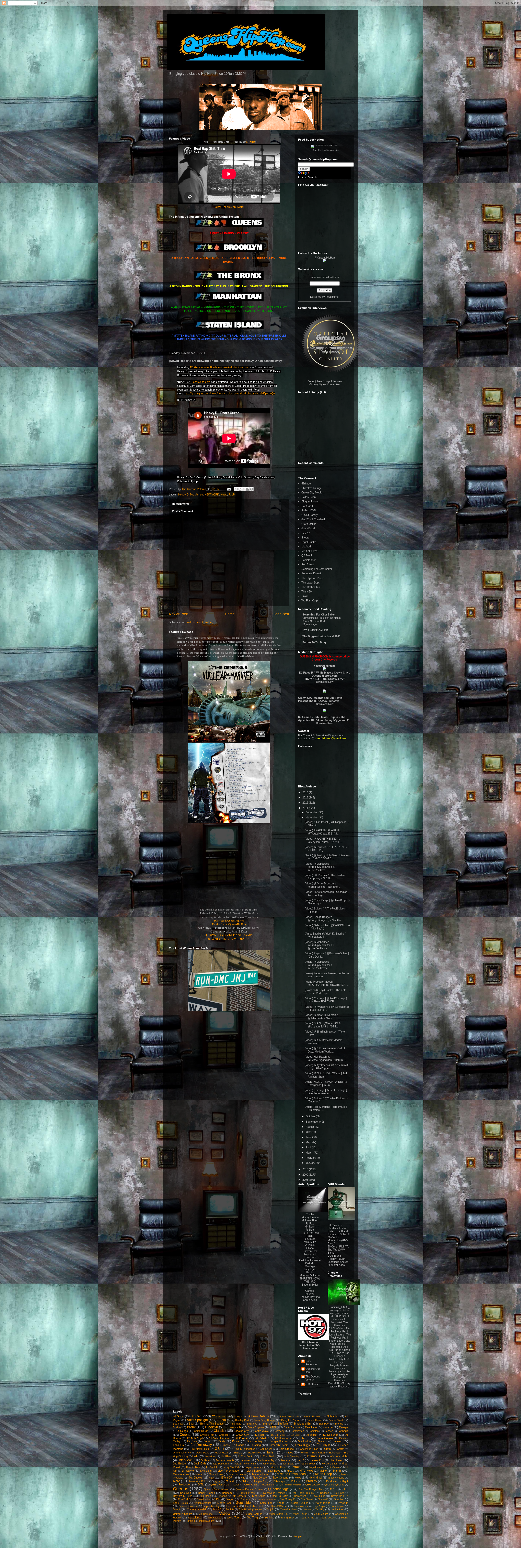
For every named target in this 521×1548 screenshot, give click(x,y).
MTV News (306, 1470)
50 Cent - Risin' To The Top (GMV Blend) (338, 1249)
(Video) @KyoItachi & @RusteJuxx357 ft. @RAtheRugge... (328, 1067)
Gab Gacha (266, 1449)
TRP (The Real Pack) (310, 1234)
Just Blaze (288, 1463)
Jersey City (317, 1460)
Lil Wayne (188, 1470)
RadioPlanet (308, 560)
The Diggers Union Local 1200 (321, 636)
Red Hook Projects (303, 1493)
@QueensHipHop (324, 257)
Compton (314, 1431)
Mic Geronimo (237, 1474)
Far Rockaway (201, 1445)
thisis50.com (206, 1520)
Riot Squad (258, 1495)
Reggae (324, 1493)
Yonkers (269, 1517)
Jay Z (300, 1460)
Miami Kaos (216, 1474)
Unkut (304, 596)
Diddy (221, 1441)
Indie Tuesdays (292, 1456)
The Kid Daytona (310, 1296)
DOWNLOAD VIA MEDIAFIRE (229, 938)
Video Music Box (278, 1514)
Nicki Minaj (315, 1477)
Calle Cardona (292, 1427)
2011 (305, 807)
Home (230, 614)
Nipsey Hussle (310, 1217)
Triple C (217, 1509)
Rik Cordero (239, 1495)
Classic (219, 1430)
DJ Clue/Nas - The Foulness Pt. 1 (339, 1330)
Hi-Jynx (309, 1293)
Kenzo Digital (329, 1463)
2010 (305, 1169)
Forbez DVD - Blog (314, 642)
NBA (211, 1477)
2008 (305, 1179)
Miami (198, 1474)
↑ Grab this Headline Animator (325, 150)
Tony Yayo (318, 1506)
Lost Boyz (274, 1470)
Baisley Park (242, 1420)
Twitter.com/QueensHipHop (229, 920)
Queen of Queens (334, 1484)
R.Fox (333, 1489)
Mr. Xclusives (309, 551)
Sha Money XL (288, 1499)
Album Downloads (289, 1416)
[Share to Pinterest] (252, 489)
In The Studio (268, 1456)
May (309, 1142)
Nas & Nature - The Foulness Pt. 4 (339, 1336)
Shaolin (338, 1499)
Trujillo (310, 1214)
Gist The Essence (310, 1260)
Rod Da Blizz (280, 1495)
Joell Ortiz (200, 1463)
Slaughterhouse (202, 1503)
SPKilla (250, 141)
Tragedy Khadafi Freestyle (339, 1367)
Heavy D (183, 494)
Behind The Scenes (212, 1423)
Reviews (339, 1493)
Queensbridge (278, 1489)
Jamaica (285, 1460)
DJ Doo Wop (330, 1434)
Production (184, 1484)
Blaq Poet (324, 1423)
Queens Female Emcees (249, 1489)
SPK (217, 1499)
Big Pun (267, 1423)
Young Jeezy (327, 1517)
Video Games (254, 1513)
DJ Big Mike (278, 1434)
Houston (210, 1456)
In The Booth (246, 1456)
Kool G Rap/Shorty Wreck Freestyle (339, 1385)
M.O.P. (290, 1470)
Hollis (195, 1456)
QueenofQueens (312, 1370)
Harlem (271, 1452)
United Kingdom (182, 1513)
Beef (191, 1423)
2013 (305, 797)
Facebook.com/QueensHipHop (229, 924)
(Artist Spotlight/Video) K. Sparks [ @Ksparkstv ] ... (325, 935)
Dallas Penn (308, 497)
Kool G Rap (193, 1467)
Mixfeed (306, 546)
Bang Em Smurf (291, 1420)
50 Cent (196, 1416)
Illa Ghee (226, 1456)
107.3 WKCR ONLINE (315, 630)
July (308, 1131)
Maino (323, 1470)
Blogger (297, 1536)
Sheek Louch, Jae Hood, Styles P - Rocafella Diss (339, 1343)
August (310, 1126)
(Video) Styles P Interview (324, 384)
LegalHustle (316, 1467)
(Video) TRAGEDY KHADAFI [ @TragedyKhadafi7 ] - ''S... (323, 832)
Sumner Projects (187, 1506)
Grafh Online (308, 523)
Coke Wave (262, 1430)
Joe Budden (180, 1463)
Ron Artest (307, 564)
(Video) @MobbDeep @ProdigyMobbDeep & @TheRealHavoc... (320, 945)
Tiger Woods (300, 1506)
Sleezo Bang (224, 1503)
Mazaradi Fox (181, 1474)
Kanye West (307, 1463)
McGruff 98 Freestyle (339, 1379)
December (312, 812)
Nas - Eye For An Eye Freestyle (339, 1373)
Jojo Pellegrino (221, 1463)
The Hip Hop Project (313, 578)
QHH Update (312, 1484)
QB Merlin (307, 555)
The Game (232, 1506)
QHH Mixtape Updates (290, 1485)
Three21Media (278, 1506)
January (311, 1162)
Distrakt (309, 1263)
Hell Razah (318, 1452)
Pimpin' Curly (261, 1481)
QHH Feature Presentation (259, 1484)
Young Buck (287, 1517)
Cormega (342, 1430)
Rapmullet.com (247, 1493)
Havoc (289, 1452)
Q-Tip (201, 1484)
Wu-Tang (252, 1517)
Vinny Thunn (300, 1514)
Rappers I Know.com (310, 1256)
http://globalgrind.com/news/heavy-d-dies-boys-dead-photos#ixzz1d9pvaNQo (230, 393)
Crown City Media (311, 492)
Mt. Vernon (196, 494)
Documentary (255, 1441)
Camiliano (311, 1427)
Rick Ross (205, 1495)
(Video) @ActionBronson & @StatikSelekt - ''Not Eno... (322, 885)
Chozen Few (310, 1251)
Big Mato (236, 1423)
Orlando (230, 1481)
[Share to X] (244, 489)
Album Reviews (313, 1416)
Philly (244, 1481)
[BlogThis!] (240, 489)
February (311, 1157)
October (311, 1116)
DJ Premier (241, 1438)
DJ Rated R (262, 1438)
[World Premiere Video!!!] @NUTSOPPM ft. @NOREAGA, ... (327, 983)
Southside (243, 1502)
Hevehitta (334, 1452)
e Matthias (311, 1384)
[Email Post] (229, 489)
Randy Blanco (206, 1492)
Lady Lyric (310, 1269)
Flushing (256, 1445)
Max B (337, 1470)
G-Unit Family (309, 514)
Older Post (280, 614)
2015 (305, 792)
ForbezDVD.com (278, 1445)
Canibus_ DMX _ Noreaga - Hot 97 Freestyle (338, 1310)
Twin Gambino (288, 1509)
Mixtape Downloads (291, 1474)
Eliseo (310, 1248)
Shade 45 (322, 1499)
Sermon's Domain (311, 573)
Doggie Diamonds (280, 1441)
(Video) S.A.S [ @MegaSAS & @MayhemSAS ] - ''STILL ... (323, 1025)
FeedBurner (332, 296)
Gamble (309, 1290)
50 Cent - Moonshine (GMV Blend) (338, 1240)
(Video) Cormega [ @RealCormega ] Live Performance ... (326, 1092)
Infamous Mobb (338, 1456)
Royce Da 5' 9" (339, 1496)
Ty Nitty (319, 1509)
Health (304, 1452)
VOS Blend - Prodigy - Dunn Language (336, 1258)
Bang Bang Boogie (264, 1420)
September (312, 1121)
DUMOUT (304, 1438)
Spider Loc (266, 1503)
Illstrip (309, 1272)
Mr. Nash (310, 1226)
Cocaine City (241, 1430)
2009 (305, 1174)
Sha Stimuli (306, 1499)
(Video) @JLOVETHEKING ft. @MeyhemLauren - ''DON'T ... (324, 840)
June (309, 1137)
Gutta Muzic (221, 1452)
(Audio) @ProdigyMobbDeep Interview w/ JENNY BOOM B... (327, 857)
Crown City (242, 1434)
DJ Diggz (311, 1434)
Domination (304, 1441)
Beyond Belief (310, 1284)
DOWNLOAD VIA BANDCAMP (229, 935)
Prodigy (311, 1481)
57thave (306, 483)
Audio (221, 1420)
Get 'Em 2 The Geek (313, 519)
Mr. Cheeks (195, 1477)
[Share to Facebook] (248, 489)
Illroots (305, 537)
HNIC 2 (238, 1452)
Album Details (258, 1416)
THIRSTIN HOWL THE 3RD (310, 1280)
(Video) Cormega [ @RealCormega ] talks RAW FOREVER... (326, 1000)
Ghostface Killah (309, 1449)
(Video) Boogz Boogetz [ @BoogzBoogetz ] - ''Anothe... (324, 918)
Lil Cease (334, 1467)
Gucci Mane (202, 1452)
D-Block (260, 1434)
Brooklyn (211, 1427)
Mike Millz (310, 1241)
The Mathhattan (310, 587)
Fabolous (178, 1445)
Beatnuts (178, 1423)
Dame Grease (324, 1438)
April (309, 1147)
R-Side (310, 1229)
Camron (328, 1427)
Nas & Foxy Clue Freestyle (339, 1361)
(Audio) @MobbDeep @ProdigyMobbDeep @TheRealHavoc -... (318, 965)
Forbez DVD (308, 510)
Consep (328, 1431)
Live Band (206, 1470)
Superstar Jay (211, 1506)
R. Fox (310, 1223)
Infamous (313, 1456)
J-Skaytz (310, 1238)
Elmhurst (322, 1441)
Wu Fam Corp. (310, 600)
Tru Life (230, 1509)
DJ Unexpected (283, 1438)
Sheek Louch (180, 1503)
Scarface (245, 1499)
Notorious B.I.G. (198, 1481)
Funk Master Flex (199, 1449)
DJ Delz (295, 1434)
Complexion (310, 1299)
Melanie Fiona (310, 1220)
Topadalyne (337, 1506)
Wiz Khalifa (214, 1517)
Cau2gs (343, 1427)
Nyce (217, 1481)
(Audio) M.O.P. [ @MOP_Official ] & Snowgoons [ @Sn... (326, 1083)
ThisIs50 (306, 591)
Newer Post (178, 614)
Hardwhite (254, 1452)
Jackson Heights (225, 1460)
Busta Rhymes (256, 1427)
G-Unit (219, 1448)
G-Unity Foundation (244, 1449)
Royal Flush (318, 1496)
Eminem (337, 1441)
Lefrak (295, 1467)
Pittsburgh (279, 1481)
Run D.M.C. (184, 1499)
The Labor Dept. (310, 582)
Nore (176, 1481)
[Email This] (236, 489)
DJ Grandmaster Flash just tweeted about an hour (219, 367)
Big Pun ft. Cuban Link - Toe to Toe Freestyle (339, 1353)
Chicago (183, 1430)
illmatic (191, 1520)
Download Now (324, 681)
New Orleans (280, 1477)
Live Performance (228, 1470)
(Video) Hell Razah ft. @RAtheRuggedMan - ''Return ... (325, 1058)
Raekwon (185, 1492)
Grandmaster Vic (182, 1452)
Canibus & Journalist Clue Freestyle (339, 1322)
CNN (273, 1427)
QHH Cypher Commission (225, 1484)
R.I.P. (232, 494)
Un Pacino (337, 1509)
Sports (281, 1502)
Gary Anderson (311, 1363)
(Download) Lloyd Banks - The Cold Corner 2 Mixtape (325, 992)
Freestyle (323, 1445)
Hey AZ (305, 533)
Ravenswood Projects (273, 1493)
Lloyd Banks (254, 1470)
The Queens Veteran (312, 1378)
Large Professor (253, 1467)
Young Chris (307, 1517)
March (310, 1152)
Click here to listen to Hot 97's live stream (309, 1345)
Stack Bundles (299, 1502)
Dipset (236, 1441)
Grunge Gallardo (310, 1275)
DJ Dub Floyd (195, 1438)
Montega (310, 1266)
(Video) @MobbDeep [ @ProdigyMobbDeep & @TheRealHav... (320, 867)
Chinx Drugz (201, 1431)
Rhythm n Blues (182, 1495)
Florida (240, 1445)
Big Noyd (252, 1423)
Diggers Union (309, 501)
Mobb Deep (323, 1474)
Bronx (191, 1427)
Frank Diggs (302, 1445)
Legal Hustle (308, 542)
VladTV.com (321, 1513)
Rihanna (222, 1496)
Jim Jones (336, 1460)
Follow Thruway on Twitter (229, 206)
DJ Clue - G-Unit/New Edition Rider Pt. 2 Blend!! (338, 1228)
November (312, 817)
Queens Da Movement (216, 1489)
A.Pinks (310, 1244)
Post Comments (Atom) (199, 622)
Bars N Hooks (315, 1420)
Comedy (280, 1430)
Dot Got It (307, 506)
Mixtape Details (261, 1474)
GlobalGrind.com (200, 381)
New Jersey (260, 1477)
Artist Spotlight (197, 1420)
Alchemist (332, 1416)
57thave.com (219, 1416)
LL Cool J (211, 1467)
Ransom (227, 1492)
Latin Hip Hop (277, 1467)
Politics (295, 1481)
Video (224, 1513)
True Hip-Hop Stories (250, 1509)
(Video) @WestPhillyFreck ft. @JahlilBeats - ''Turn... (322, 1016)
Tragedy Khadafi (196, 1509)
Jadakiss (245, 1460)
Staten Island (323, 1502)
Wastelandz (194, 1517)
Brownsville (234, 1427)
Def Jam (192, 1441)
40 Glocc (178, 1416)
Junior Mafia (269, 1463)
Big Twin (283, 1423)
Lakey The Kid (231, 1467)
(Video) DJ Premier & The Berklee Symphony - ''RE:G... (325, 877)
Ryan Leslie (203, 1499)
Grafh (327, 1448)
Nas (243, 1477)
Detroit (207, 1441)
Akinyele (238, 1416)
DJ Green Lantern (219, 1438)
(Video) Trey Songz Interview (325, 381)
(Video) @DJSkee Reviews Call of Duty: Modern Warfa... (325, 1050)
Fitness (226, 1445)
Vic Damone (206, 1514)
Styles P (343, 1502)
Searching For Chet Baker (316, 568)
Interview (185, 1460)
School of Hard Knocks (265, 1499)
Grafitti (340, 1449)
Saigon (230, 1499)
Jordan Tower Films (245, 1463)
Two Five (307, 1509)
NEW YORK (212, 494)
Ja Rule (205, 1460)
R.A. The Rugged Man (311, 1489)
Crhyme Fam (207, 1434)
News (224, 494)
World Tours (234, 1517)
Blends (339, 1423)
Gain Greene (286, 1448)
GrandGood (308, 528)
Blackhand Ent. (303, 1423)
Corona (185, 1434)
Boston (177, 1427)
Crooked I (224, 1434)
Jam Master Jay (266, 1460)
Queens (180, 1488)
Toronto (177, 1509)
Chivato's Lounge (311, 488)
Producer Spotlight (337, 1481)
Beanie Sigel (335, 1420)
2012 (305, 802)
